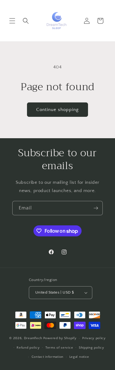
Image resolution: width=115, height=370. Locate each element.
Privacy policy (94, 338)
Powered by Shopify (60, 338)
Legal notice (79, 357)
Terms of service (59, 348)
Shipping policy (91, 348)
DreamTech (33, 338)
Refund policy (28, 348)
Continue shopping (57, 109)
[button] (12, 21)
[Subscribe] (95, 208)
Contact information (47, 357)
